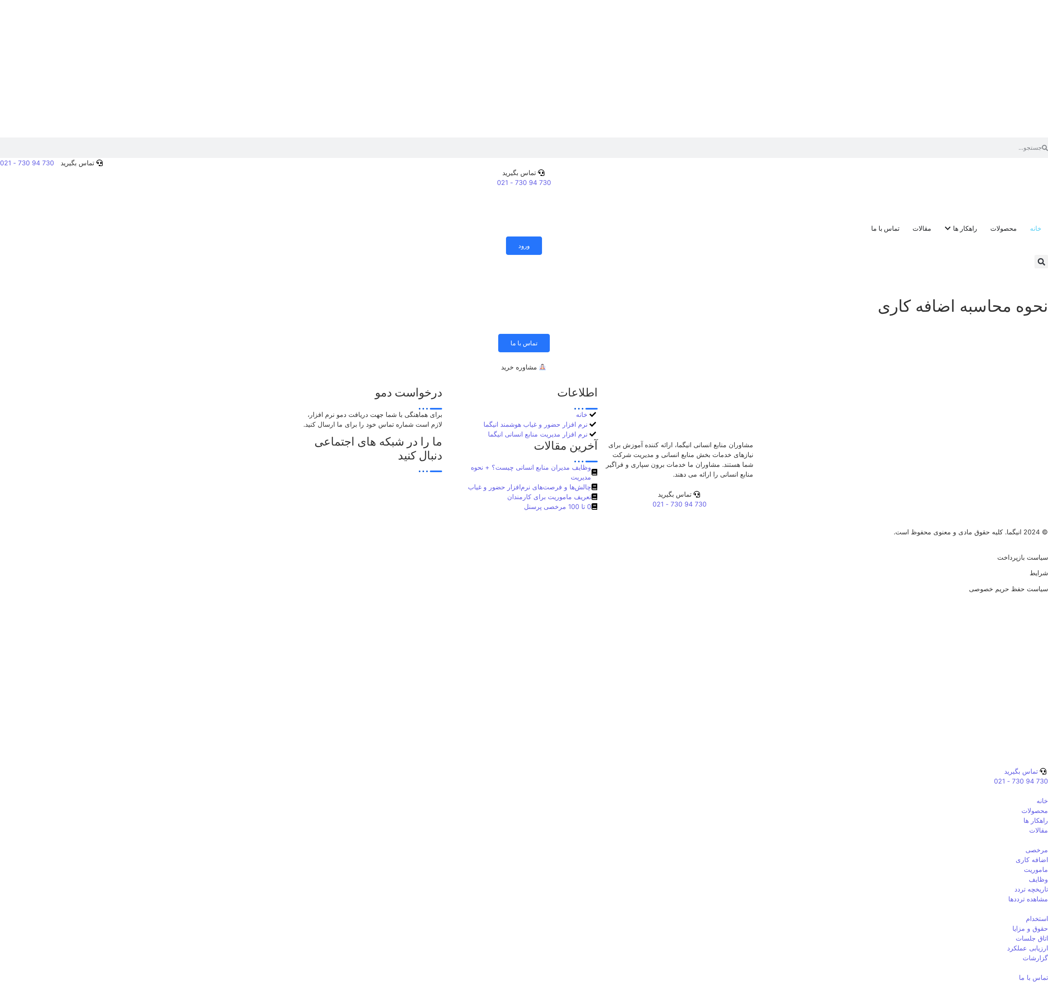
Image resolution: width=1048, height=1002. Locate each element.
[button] (1041, 261)
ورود (524, 246)
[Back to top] (1044, 614)
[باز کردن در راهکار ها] (947, 228)
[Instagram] (368, 487)
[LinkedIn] (368, 477)
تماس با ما (524, 343)
